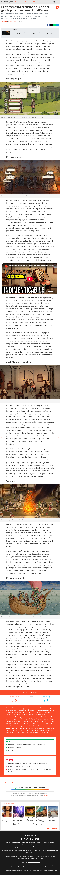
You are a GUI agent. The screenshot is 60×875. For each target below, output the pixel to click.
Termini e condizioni (28, 856)
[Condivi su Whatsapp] (54, 25)
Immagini (49, 33)
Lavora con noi (51, 856)
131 (48, 697)
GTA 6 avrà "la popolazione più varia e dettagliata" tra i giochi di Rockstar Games (52, 820)
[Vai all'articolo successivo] (2, 437)
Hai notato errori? (9, 782)
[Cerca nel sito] (54, 2)
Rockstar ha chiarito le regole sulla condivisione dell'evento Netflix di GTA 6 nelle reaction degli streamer (41, 821)
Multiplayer (10, 866)
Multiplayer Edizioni (48, 866)
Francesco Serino (12, 21)
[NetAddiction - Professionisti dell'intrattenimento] (34, 863)
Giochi (49, 2)
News (18, 33)
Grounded (27, 147)
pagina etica (45, 795)
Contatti (45, 856)
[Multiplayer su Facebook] (21, 839)
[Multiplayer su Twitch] (33, 839)
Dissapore (23, 866)
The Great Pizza (38, 866)
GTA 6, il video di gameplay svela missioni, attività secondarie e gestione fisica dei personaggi (30, 820)
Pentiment (15, 30)
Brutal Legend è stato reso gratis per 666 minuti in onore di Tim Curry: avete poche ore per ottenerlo (18, 821)
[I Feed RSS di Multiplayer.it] (38, 839)
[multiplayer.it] (30, 835)
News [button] (36, 2)
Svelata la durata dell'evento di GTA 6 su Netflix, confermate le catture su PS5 (7, 820)
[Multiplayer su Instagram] (27, 839)
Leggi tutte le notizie (52, 828)
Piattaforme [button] (19, 2)
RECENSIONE (4, 21)
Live (45, 2)
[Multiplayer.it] (7, 2)
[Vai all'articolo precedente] (58, 437)
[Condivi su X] (51, 25)
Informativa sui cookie (10, 856)
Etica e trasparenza (37, 856)
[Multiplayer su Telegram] (30, 839)
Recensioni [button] (28, 2)
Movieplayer (17, 866)
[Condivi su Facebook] (48, 25)
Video (41, 2)
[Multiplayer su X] (24, 839)
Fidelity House (29, 866)
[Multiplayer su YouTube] (36, 839)
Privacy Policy (19, 856)
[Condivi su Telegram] (57, 25)
